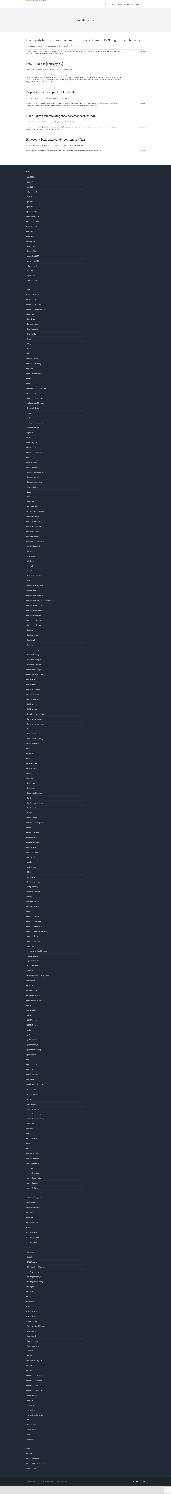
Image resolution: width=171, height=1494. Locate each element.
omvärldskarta (32, 936)
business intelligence (35, 373)
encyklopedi (31, 447)
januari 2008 (32, 251)
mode (29, 862)
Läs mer (142, 51)
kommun (30, 729)
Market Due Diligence (60, 79)
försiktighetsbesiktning (86, 77)
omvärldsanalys (39, 105)
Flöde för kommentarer (36, 1463)
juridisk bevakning (34, 709)
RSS (28, 1143)
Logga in (30, 1453)
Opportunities (32, 966)
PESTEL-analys (32, 1020)
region (29, 1099)
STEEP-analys (32, 1262)
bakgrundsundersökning (72, 51)
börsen (30, 349)
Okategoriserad (33, 906)
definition (30, 418)
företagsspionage (33, 536)
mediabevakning (33, 832)
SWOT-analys (32, 1311)
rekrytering (81, 151)
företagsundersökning (107, 51)
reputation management (36, 1114)
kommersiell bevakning (36, 724)
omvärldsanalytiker (34, 921)
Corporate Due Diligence (102, 75)
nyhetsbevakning (33, 892)
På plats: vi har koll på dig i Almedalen (51, 92)
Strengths (31, 1287)
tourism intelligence (34, 1361)
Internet (30, 645)
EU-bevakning (32, 462)
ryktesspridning (33, 1163)
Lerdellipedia (32, 808)
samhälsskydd (32, 1188)
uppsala (30, 1400)
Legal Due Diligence (47, 79)
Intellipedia (31, 640)
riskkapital (38, 53)
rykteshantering (33, 1158)
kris (28, 758)
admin (30, 151)
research (69, 105)
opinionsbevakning (34, 961)
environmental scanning (36, 452)
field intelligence (92, 103)
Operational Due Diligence (74, 79)
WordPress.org (33, 1468)
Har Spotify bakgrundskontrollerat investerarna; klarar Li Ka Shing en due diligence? (83, 40)
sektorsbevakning (33, 1208)
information (31, 591)
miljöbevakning (33, 852)
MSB (29, 872)
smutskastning (32, 1222)
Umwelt (30, 1371)
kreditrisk (30, 753)
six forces (30, 1212)
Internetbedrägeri (34, 660)
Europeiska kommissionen (37, 472)
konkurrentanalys (103, 103)
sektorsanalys (32, 1203)
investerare (117, 51)
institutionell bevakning (36, 625)
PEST (29, 1005)
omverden (31, 946)
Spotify (44, 53)
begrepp (30, 314)
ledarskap (31, 788)
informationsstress (34, 615)
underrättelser (32, 1385)
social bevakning (33, 1237)
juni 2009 (30, 207)
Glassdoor (31, 556)
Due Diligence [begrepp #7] (44, 64)
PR (28, 1059)
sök (28, 1247)
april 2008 (31, 241)
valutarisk (31, 1405)
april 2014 (31, 187)
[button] (141, 4)
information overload (35, 595)
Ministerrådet (32, 857)
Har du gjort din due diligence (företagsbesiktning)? (61, 116)
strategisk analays (34, 1277)
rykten (29, 1148)
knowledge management (36, 714)
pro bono (30, 1079)
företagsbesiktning (94, 51)
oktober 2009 (32, 192)
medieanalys (32, 837)
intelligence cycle (33, 635)
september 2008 (33, 221)
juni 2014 (30, 182)
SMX (28, 1227)
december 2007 (33, 256)
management (32, 818)
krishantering (32, 768)
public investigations (35, 1084)
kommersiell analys (34, 719)
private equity (30, 53)
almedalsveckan (48, 103)
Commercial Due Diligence (86, 75)
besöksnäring (32, 339)
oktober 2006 (32, 281)
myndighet (31, 877)
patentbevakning (33, 995)
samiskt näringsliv (34, 1198)
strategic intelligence (35, 1272)
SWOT (29, 1306)
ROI (28, 1133)
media (29, 827)
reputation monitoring (35, 1119)
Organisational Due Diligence (91, 79)
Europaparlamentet (34, 467)
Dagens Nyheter (33, 408)
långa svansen (32, 783)
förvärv (79, 127)
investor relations (33, 689)
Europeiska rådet (33, 477)
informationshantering (35, 605)
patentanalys (32, 990)
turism (29, 1366)
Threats (30, 1351)
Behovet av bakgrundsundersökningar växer (55, 139)
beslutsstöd (31, 334)
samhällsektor (32, 1183)
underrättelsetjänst (34, 1390)
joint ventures (93, 127)
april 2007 (31, 276)
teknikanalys (32, 1331)
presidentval (32, 1064)
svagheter (31, 1301)
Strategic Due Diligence (36, 1267)
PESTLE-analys (32, 1025)
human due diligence (100, 77)
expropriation (32, 487)
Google (30, 571)
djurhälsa (30, 433)
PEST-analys (31, 1010)
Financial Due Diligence (47, 77)
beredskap (31, 319)
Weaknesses (32, 1425)
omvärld (30, 911)
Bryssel (30, 368)
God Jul (30, 566)
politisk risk (31, 1055)
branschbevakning (34, 363)
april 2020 (31, 177)
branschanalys (32, 359)
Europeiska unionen (34, 482)
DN (28, 438)
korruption (31, 748)
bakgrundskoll (49, 51)
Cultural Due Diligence (35, 403)
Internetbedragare (34, 655)
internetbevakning (34, 665)
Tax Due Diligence (37, 82)
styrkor (30, 1296)
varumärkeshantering (35, 1415)
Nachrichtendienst (34, 882)
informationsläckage (35, 610)
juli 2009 (30, 202)
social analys (32, 1232)
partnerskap (112, 127)
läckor (29, 773)
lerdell (29, 51)
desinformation (33, 428)
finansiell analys (33, 517)
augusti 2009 (32, 197)
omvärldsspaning (33, 941)
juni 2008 (30, 236)
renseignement (33, 1109)
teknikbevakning (33, 1336)
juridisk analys (32, 704)
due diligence (84, 51)
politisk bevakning (34, 1050)
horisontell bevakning (35, 576)
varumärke (31, 1410)
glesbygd (30, 561)
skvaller (30, 1217)
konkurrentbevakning (35, 739)
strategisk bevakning (35, 1282)
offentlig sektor (33, 902)
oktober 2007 (32, 266)
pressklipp (31, 1069)
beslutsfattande (33, 324)
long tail (30, 813)
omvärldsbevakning (51, 105)
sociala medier (32, 1242)
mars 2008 (31, 246)
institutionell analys (34, 620)
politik (29, 1035)
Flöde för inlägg (33, 1458)
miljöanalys (31, 847)
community (31, 393)
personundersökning (106, 79)
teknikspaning (32, 1341)
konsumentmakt (33, 744)
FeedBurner (31, 497)
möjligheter (31, 867)
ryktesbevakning (33, 1153)
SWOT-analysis (32, 1316)
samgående (29, 129)
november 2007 (33, 261)
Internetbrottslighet (34, 669)
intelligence (31, 630)
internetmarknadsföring (36, 674)
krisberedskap (32, 763)
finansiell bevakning (34, 521)
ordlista (30, 971)
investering (85, 127)
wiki (28, 1435)
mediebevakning (33, 842)
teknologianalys (33, 1346)
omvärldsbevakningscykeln (37, 931)
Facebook (30, 492)
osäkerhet (31, 981)
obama (30, 897)
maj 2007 (30, 271)
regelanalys (31, 1089)
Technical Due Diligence (50, 82)
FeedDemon (31, 502)
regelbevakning (33, 1094)
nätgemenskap (32, 887)
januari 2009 (32, 212)
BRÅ (28, 354)
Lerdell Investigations (35, 803)
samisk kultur (32, 1193)
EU (28, 457)
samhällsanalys (33, 1173)
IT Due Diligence (36, 79)
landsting (30, 778)
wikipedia (30, 1440)
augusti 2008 (32, 226)
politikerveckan (61, 105)
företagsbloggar (33, 531)
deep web (31, 413)
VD (28, 1420)
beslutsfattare (32, 329)
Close (29, 383)
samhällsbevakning (34, 1178)
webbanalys (31, 1430)
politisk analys (32, 1045)
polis (29, 1030)
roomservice (32, 1138)
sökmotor (31, 1252)
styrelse (30, 1291)
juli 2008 (30, 231)
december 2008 (33, 216)
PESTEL (30, 1015)
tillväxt (29, 1356)
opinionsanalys (33, 956)
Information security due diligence (40, 600)
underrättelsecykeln (34, 1380)
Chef (29, 378)
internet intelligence (34, 650)
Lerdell (111, 103)
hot (28, 581)
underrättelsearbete (35, 1375)
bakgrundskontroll (59, 51)
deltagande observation (72, 103)
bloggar (30, 344)
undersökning (76, 105)
